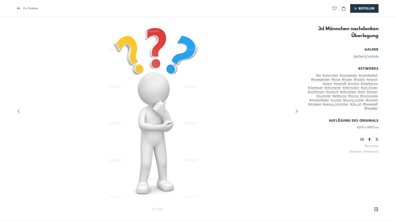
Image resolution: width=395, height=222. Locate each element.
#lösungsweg (369, 96)
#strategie (314, 104)
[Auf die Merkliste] (334, 8)
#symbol (353, 83)
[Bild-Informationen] (376, 209)
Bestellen (366, 8)
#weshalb (340, 83)
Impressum (355, 151)
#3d (318, 75)
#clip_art (355, 104)
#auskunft (332, 91)
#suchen (336, 100)
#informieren (332, 87)
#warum (372, 79)
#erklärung (339, 96)
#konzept (372, 100)
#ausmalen (323, 96)
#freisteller (371, 108)
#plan (361, 91)
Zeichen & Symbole (366, 56)
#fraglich (359, 79)
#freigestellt (370, 104)
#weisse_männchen (336, 104)
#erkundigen (348, 91)
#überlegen (315, 87)
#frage (335, 79)
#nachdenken (348, 75)
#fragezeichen (320, 79)
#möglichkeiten (319, 100)
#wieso (327, 83)
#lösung (353, 96)
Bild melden (372, 146)
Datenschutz (371, 151)
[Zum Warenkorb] (343, 8)
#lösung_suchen (353, 100)
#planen (372, 91)
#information (351, 87)
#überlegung (369, 83)
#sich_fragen (369, 87)
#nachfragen (316, 91)
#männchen (330, 75)
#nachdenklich (368, 75)
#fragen (347, 79)
